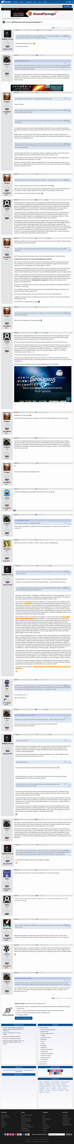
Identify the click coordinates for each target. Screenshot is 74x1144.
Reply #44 (16, 819)
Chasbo (7, 498)
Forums (44, 1130)
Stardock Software (10, 18)
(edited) (50, 30)
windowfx (41, 1090)
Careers (44, 1121)
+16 (7, 558)
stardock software (65, 1082)
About (44, 1115)
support (47, 1092)
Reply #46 (16, 870)
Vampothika (7, 928)
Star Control (23, 1122)
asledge (7, 209)
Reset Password (66, 1122)
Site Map (46, 1141)
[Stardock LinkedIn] (58, 1073)
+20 (7, 73)
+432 (7, 109)
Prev (60, 27)
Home (3, 18)
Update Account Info (67, 1124)
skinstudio (54, 1088)
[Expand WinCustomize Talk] (40, 1057)
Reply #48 (16, 919)
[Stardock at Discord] (52, 1073)
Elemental (23, 1117)
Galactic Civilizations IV (26, 1119)
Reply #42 (16, 709)
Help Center (65, 1115)
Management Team (47, 1119)
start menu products (55, 1082)
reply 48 (29, 978)
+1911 (7, 696)
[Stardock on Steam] (61, 1070)
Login (17, 9)
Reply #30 (16, 199)
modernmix (41, 1092)
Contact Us (45, 1128)
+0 (6, 914)
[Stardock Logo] (6, 2)
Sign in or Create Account (23, 1018)
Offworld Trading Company (27, 1126)
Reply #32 (16, 307)
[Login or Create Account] (67, 2)
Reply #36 (16, 463)
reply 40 (33, 715)
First (57, 27)
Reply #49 (16, 945)
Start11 (2, 1119)
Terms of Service (36, 1141)
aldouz (7, 904)
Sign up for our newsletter (39, 1134)
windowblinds (46, 1082)
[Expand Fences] (40, 1041)
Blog (40, 2)
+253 (7, 886)
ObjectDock (18, 18)
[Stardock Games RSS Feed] (60, 1073)
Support (45, 2)
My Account (65, 1117)
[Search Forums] (72, 2)
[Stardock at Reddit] (50, 1073)
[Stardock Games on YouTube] (54, 1070)
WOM (7, 879)
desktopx (59, 1086)
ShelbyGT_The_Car (7, 39)
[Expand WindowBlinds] (40, 1059)
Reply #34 (16, 412)
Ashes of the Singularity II (26, 1115)
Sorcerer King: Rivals (25, 1130)
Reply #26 (17, 30)
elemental (55, 1090)
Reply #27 (16, 55)
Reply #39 (16, 540)
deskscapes (63, 1084)
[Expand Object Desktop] (40, 1031)
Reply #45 (17, 844)
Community (28, 2)
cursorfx (59, 1088)
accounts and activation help (45, 1086)
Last (71, 27)
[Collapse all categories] (71, 1027)
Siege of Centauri (24, 1128)
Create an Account (67, 1119)
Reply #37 (16, 489)
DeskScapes (3, 1122)
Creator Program (46, 1126)
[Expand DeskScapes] (40, 1039)
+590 (7, 935)
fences (40, 1082)
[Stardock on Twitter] (48, 1070)
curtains (67, 1090)
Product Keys (65, 1121)
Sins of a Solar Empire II (26, 1121)
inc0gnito (7, 64)
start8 (58, 1084)
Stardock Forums (42, 55)
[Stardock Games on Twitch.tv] (56, 1070)
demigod (64, 1088)
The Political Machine (25, 1124)
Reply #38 (16, 514)
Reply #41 (16, 679)
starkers (7, 954)
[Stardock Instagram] (59, 1070)
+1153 (7, 963)
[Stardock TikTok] (55, 1073)
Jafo (7, 689)
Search (12, 9)
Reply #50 (16, 972)
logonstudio (61, 1090)
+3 (6, 218)
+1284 (7, 505)
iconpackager (42, 1088)
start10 (54, 1086)
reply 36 (27, 520)
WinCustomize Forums (43, 30)
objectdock (41, 1084)
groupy (53, 1084)
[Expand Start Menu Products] (40, 1055)
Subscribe (69, 1134)
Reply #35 (16, 438)
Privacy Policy (28, 1141)
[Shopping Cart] (70, 2)
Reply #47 (16, 895)
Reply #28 (16, 92)
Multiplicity (3, 1124)
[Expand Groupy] (40, 1043)
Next (68, 27)
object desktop (48, 1090)
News (35, 2)
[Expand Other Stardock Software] (40, 1049)
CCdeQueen (7, 549)
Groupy (2, 1126)
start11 (48, 1088)
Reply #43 (17, 734)
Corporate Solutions (5, 1117)
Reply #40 (17, 565)
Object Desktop (4, 1115)
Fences (2, 1121)
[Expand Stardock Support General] (40, 1033)
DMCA (42, 1141)
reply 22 (27, 61)
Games (21, 2)
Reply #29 (16, 174)
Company (45, 1112)
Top (70, 30)
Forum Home (7, 9)
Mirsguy (7, 102)
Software (15, 2)
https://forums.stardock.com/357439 (26, 786)
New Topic (67, 6)
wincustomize (66, 1086)
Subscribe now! (19, 1074)
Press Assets (45, 1124)
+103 (8, 46)
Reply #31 (16, 238)
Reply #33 (16, 332)
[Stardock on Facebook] (51, 1070)
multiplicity (48, 1084)
